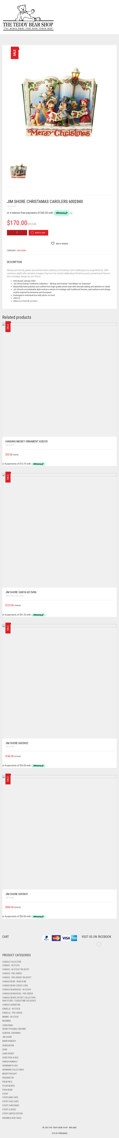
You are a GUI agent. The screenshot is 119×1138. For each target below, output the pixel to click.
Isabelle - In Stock (11, 1009)
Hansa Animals (10, 1061)
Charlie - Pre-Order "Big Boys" (17, 977)
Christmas (9, 596)
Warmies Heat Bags (12, 1118)
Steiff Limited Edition (12, 1113)
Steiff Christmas (10, 1105)
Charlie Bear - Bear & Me (14, 981)
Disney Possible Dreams (14, 1029)
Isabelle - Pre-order (12, 1013)
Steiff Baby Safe (10, 1097)
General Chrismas (11, 1033)
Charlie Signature (11, 1004)
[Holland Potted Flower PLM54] (10, 189)
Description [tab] (14, 262)
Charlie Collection (11, 962)
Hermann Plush (10, 1065)
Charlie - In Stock (11, 965)
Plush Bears (8, 1086)
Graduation (8, 1045)
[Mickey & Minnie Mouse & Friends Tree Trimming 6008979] (18, 189)
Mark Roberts (9, 1041)
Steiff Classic (9, 1109)
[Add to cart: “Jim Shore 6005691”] (112, 907)
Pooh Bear (7, 1090)
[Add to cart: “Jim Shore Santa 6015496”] (112, 605)
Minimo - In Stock (10, 1017)
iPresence (62, 1133)
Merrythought (9, 1073)
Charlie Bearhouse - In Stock (16, 989)
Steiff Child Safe (10, 1101)
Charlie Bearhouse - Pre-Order (17, 993)
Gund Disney (8, 1053)
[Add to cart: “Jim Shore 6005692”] (112, 756)
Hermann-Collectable (13, 1069)
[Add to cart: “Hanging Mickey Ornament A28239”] (112, 454)
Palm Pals (7, 1082)
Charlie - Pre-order (12, 973)
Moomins (6, 1021)
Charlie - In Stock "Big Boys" (15, 969)
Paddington (8, 1077)
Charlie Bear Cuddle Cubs (15, 985)
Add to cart (40, 233)
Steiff (5, 1094)
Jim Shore (11, 206)
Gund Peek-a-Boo (10, 1057)
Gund (4, 1049)
